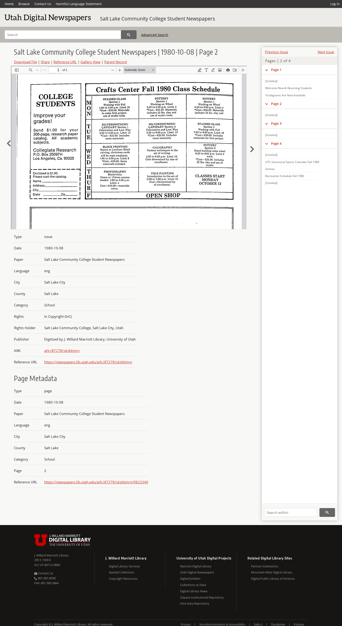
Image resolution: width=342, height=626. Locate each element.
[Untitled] (271, 81)
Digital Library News (194, 591)
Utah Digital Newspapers (197, 572)
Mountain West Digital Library (271, 572)
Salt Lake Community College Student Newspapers (157, 18)
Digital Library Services (124, 566)
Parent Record (115, 62)
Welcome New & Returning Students (288, 88)
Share (45, 62)
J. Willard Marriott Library (51, 555)
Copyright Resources (123, 578)
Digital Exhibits (190, 578)
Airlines (270, 169)
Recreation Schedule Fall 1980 (284, 176)
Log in (335, 4)
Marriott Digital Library (195, 566)
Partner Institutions (264, 566)
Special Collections (121, 572)
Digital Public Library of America (273, 578)
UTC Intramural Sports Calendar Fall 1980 (292, 162)
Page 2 (276, 103)
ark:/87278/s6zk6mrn (62, 350)
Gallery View (90, 62)
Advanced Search (154, 35)
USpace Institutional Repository (202, 597)
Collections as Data (193, 585)
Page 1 (276, 69)
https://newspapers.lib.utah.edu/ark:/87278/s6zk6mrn (88, 362)
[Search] (129, 34)
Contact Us (42, 4)
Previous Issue (276, 52)
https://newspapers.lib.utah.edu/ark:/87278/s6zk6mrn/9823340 (96, 482)
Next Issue (326, 52)
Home (9, 4)
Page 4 (276, 143)
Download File (25, 62)
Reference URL (65, 62)
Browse (24, 4)
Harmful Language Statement (79, 4)
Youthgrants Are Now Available (285, 95)
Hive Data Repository (194, 603)
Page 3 (276, 123)
